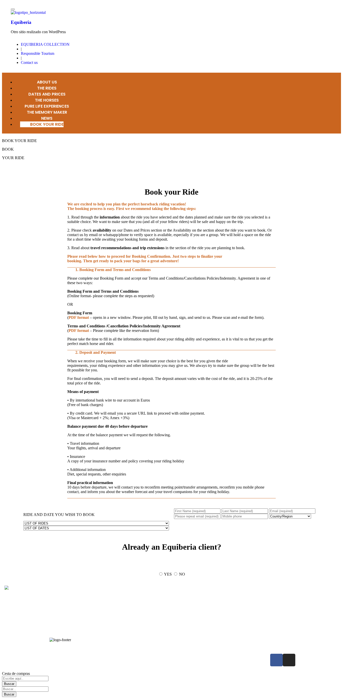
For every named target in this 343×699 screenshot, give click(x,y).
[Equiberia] (28, 12)
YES (168, 574)
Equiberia (21, 22)
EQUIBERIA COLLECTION (45, 44)
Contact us (29, 62)
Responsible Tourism (37, 53)
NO (182, 574)
